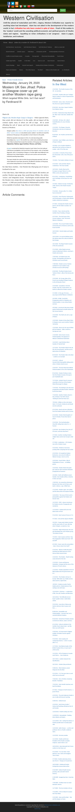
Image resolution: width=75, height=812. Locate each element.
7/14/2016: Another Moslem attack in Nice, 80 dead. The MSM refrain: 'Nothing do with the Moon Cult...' (62, 396)
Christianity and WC (41, 51)
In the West (27, 61)
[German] (12, 6)
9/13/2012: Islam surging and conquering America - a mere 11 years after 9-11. (62, 640)
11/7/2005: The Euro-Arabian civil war (62, 788)
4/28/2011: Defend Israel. (59, 701)
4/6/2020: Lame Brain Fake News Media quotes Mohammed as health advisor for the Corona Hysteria (62, 309)
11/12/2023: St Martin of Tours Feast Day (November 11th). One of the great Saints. (62, 154)
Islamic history (61, 61)
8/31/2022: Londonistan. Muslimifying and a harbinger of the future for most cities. (62, 178)
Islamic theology (10, 65)
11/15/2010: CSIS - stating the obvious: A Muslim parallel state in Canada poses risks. (63, 722)
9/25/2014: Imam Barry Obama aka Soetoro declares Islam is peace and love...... (61, 606)
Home (5, 43)
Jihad (18, 65)
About (11, 43)
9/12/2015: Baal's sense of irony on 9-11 (62, 515)
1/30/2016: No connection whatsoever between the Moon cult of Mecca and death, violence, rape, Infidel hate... (62, 484)
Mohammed (60, 65)
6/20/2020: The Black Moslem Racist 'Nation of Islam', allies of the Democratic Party (63, 273)
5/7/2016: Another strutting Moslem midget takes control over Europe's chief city (62, 436)
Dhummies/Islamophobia (48, 56)
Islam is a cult (41, 61)
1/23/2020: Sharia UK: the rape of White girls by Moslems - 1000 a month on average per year (62, 329)
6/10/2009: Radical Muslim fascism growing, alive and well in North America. (61, 771)
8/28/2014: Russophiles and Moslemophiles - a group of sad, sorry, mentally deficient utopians (62, 613)
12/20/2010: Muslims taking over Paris (62, 711)
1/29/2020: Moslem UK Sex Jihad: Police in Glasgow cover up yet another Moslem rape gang (62, 322)
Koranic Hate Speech (27, 65)
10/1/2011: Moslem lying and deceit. (62, 664)
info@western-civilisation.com (52, 805)
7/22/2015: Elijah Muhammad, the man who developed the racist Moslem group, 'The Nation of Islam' (62, 531)
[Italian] (20, 6)
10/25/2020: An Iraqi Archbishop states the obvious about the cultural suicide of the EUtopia (62, 238)
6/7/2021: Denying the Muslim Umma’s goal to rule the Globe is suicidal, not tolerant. (62, 205)
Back (4, 80)
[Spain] (16, 6)
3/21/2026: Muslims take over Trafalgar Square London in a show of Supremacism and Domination (63, 96)
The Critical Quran (30, 70)
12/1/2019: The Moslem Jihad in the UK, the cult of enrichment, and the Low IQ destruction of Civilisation (62, 349)
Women (8, 74)
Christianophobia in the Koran (56, 51)
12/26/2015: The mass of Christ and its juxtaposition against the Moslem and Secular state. (62, 496)
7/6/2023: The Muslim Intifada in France (62, 160)
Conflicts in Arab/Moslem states (14, 56)
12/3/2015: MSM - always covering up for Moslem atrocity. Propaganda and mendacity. (62, 504)
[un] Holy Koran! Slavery (30, 47)
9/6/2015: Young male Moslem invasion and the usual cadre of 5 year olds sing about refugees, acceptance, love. (62, 524)
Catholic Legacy (21, 51)
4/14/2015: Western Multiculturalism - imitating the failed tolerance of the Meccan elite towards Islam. (62, 551)
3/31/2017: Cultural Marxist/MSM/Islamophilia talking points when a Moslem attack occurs (62, 362)
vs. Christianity (65, 70)
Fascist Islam (60, 56)
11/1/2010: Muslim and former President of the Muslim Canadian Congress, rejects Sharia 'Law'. (61, 740)
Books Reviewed (10, 51)
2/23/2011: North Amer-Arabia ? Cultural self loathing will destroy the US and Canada (62, 706)
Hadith (20, 61)
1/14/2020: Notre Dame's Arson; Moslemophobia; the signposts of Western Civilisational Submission (61, 336)
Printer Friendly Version (16, 80)
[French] (8, 6)
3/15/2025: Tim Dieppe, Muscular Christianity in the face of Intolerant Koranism (61, 129)
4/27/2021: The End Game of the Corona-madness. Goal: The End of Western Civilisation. (61, 218)
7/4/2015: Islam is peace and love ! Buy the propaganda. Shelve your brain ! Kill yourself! (62, 538)
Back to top (37, 808)
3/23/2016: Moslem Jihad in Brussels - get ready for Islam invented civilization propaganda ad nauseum (62, 469)
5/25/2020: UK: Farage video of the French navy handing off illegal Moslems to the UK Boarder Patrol (62, 280)
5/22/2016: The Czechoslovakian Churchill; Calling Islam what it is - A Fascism (61, 424)
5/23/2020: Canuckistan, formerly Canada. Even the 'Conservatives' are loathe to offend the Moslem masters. (62, 287)
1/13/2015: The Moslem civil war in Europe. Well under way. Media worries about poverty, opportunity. (62, 578)
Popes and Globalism (11, 70)
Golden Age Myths (10, 61)
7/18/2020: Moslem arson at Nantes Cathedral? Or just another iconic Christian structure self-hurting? (61, 265)
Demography (35, 56)
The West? (40, 70)
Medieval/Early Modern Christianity (45, 65)
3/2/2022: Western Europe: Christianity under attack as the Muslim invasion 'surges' (62, 185)
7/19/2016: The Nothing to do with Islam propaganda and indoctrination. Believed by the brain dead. (63, 389)
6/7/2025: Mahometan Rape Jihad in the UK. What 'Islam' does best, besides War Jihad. (63, 114)
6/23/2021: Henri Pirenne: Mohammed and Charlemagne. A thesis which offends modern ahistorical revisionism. (62, 198)
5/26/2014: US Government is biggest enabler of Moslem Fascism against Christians (62, 633)
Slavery (21, 70)
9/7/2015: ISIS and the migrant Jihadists (62, 518)
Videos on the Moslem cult (52, 70)
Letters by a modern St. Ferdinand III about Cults (30, 43)
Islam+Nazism (51, 61)
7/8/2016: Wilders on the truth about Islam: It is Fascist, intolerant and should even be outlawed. (62, 404)
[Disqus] (25, 219)
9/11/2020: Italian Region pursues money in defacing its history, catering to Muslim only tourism (62, 251)
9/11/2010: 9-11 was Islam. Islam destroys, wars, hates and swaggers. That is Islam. (61, 753)
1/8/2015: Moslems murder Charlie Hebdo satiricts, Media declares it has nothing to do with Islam (62, 586)
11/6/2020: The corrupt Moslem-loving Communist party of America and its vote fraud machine (62, 225)
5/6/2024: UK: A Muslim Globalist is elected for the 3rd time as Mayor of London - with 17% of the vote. (61, 147)
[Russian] (32, 6)
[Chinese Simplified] (28, 6)
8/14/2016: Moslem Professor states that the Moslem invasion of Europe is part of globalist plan (62, 375)
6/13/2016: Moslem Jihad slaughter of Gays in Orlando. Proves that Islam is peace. (62, 416)
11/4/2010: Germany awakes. (60, 735)
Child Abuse (31, 51)
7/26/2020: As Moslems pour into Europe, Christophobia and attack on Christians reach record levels (61, 258)
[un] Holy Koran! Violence (45, 47)
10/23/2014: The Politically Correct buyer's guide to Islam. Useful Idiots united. (61, 598)
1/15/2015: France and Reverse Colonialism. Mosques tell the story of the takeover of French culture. (63, 564)
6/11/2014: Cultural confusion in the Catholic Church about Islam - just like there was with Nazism (62, 626)
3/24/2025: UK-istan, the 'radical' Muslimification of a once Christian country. (61, 122)
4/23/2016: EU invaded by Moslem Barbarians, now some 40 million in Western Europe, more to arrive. (61, 455)
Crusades (27, 56)
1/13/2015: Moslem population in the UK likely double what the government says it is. (63, 571)
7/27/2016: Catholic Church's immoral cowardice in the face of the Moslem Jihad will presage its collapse (62, 382)
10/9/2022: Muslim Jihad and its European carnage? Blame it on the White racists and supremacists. (61, 171)
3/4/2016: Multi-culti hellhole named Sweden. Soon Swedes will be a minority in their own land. (62, 476)
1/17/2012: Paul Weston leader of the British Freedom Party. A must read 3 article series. (62, 648)
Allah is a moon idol (59, 47)
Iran (34, 61)
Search (63, 10)
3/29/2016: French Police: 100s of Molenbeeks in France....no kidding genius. (61, 462)
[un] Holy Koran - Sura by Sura (13, 47)
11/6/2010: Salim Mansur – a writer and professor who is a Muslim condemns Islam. (62, 729)
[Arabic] (24, 6)
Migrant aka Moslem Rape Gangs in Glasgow (17, 118)
